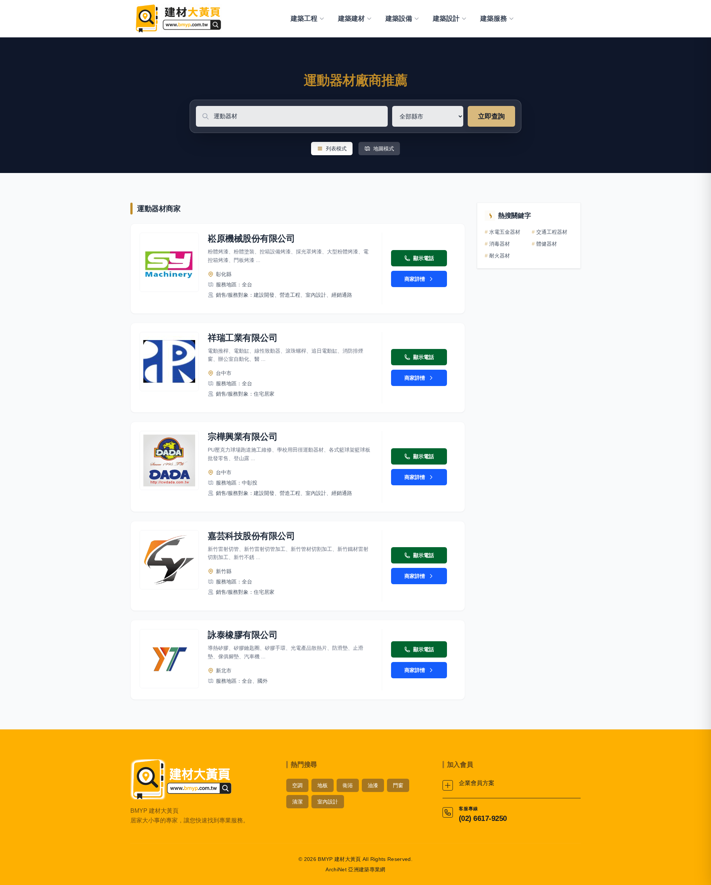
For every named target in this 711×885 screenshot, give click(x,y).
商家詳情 (414, 279)
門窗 (398, 785)
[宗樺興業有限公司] (169, 460)
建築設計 (446, 18)
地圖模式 (383, 149)
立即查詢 (491, 116)
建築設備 (398, 18)
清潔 (297, 802)
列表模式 (336, 149)
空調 (297, 785)
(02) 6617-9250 (483, 818)
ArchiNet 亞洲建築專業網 (355, 869)
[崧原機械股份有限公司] (169, 262)
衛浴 (348, 785)
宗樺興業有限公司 (242, 437)
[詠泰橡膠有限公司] (169, 658)
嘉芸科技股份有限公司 (251, 536)
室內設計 (327, 802)
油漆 (373, 785)
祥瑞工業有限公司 (242, 338)
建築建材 (351, 18)
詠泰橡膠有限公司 (242, 635)
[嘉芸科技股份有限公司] (169, 559)
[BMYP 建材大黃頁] (177, 18)
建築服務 (493, 18)
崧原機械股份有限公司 (251, 238)
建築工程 (304, 18)
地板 (322, 785)
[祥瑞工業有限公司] (169, 361)
